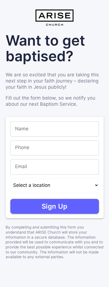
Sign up (55, 206)
